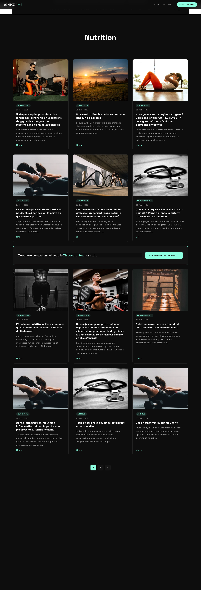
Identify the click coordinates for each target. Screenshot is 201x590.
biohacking (23, 106)
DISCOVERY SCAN (187, 4)
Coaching (168, 4)
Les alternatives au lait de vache (157, 422)
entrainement (144, 201)
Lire (18, 145)
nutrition (23, 201)
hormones (83, 201)
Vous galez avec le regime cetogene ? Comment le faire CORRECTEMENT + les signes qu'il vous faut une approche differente (159, 119)
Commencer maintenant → (164, 255)
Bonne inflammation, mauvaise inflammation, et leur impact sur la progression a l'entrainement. (38, 426)
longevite (83, 106)
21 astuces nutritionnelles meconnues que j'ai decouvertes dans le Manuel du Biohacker (40, 327)
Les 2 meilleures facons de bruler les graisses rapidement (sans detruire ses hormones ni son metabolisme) (99, 213)
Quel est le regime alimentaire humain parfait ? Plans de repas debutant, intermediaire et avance (159, 213)
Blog (156, 4)
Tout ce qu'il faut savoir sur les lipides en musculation (100, 424)
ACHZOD (9, 4)
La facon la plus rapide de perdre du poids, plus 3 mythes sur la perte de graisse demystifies (39, 213)
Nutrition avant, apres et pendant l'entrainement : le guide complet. (157, 325)
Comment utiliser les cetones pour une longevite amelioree (100, 116)
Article (81, 414)
